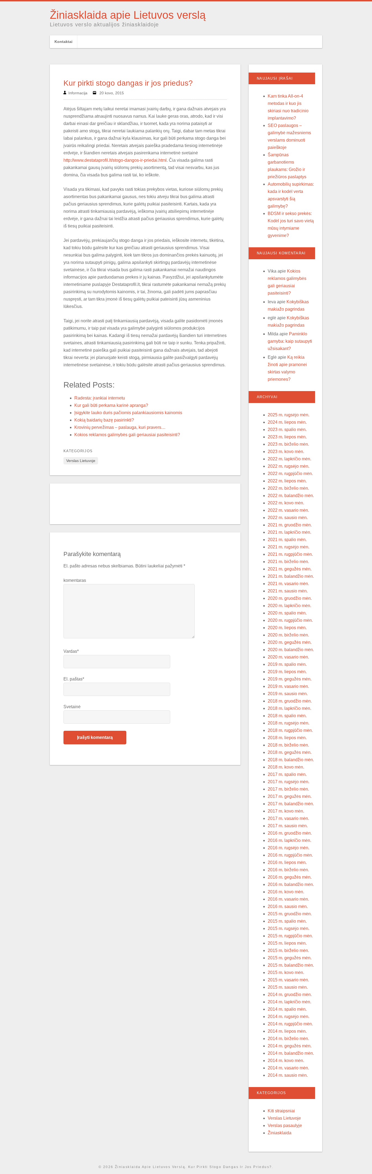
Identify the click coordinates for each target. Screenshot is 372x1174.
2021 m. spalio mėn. (287, 539)
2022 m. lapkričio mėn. (289, 459)
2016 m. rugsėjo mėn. (288, 847)
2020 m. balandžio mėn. (291, 649)
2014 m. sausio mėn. (288, 1075)
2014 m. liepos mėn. (287, 1031)
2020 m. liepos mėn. (287, 627)
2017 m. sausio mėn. (288, 825)
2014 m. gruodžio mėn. (290, 994)
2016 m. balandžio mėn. (291, 884)
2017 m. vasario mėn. (288, 818)
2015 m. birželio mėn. (288, 950)
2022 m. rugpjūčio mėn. (290, 473)
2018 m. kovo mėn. (286, 767)
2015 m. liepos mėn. (287, 943)
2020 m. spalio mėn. (287, 613)
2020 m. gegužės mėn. (290, 642)
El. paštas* (73, 679)
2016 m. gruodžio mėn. (290, 833)
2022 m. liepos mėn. (287, 481)
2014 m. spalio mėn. (287, 1009)
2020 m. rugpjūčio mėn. (290, 620)
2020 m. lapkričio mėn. (289, 605)
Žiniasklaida (279, 1133)
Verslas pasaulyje (285, 1125)
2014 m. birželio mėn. (288, 1038)
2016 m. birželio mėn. (288, 869)
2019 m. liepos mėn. (287, 671)
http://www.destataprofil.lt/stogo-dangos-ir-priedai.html (115, 160)
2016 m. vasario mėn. (288, 899)
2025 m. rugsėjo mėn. (288, 415)
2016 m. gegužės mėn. (290, 877)
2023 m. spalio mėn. (287, 429)
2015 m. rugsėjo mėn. (288, 928)
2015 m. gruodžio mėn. (290, 913)
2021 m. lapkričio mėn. (289, 532)
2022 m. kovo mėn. (286, 503)
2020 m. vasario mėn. (288, 657)
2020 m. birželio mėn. (288, 635)
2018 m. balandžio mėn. (291, 759)
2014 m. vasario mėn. (288, 1068)
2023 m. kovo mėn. (286, 451)
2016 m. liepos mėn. (287, 862)
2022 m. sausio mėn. (288, 517)
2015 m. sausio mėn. (288, 987)
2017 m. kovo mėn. (286, 811)
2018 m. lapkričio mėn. (289, 708)
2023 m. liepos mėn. (287, 437)
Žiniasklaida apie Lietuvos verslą (128, 15)
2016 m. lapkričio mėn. (289, 840)
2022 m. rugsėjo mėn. (288, 466)
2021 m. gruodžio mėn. (290, 525)
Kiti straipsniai (281, 1111)
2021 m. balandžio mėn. (291, 576)
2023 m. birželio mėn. (288, 444)
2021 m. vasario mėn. (288, 583)
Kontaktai (63, 41)
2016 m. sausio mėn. (288, 906)
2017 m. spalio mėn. (287, 774)
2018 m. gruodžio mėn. (290, 701)
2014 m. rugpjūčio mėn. (290, 1024)
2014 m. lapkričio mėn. (289, 1002)
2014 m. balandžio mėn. (291, 1053)
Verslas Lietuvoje (80, 460)
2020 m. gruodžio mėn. (290, 598)
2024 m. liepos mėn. (287, 422)
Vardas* (71, 651)
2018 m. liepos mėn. (287, 737)
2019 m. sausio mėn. (288, 693)
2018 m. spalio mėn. (287, 715)
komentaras (74, 580)
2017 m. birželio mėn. (288, 789)
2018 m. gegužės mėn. (290, 752)
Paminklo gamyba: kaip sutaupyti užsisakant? (290, 341)
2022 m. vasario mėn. (288, 510)
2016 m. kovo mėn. (286, 891)
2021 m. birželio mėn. (288, 561)
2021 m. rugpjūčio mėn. (290, 554)
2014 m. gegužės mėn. (290, 1046)
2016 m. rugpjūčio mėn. (290, 855)
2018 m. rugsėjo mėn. (288, 723)
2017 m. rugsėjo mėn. (288, 781)
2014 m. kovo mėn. (286, 1060)
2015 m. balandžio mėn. (291, 965)
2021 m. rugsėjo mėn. (288, 547)
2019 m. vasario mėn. (288, 686)
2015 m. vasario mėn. (288, 980)
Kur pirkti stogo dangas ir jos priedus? (128, 83)
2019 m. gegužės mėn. (290, 679)
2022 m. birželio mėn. (288, 488)
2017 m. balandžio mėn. (291, 803)
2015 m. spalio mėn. (287, 921)
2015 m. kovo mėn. (286, 972)
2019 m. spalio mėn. (287, 664)
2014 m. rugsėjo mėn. (288, 1016)
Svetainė (72, 706)
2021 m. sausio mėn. (288, 591)
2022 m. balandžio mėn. (291, 495)
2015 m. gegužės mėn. (290, 958)
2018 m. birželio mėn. (288, 745)
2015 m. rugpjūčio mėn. (290, 935)
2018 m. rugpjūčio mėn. (290, 730)
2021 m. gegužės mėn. (290, 569)
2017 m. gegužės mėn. (290, 796)
